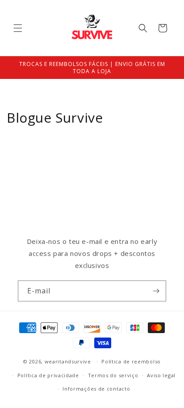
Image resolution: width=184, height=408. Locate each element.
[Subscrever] (156, 290)
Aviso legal (161, 375)
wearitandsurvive (68, 361)
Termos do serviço (113, 375)
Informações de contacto (96, 388)
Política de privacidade (48, 375)
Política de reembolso (131, 361)
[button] (18, 28)
